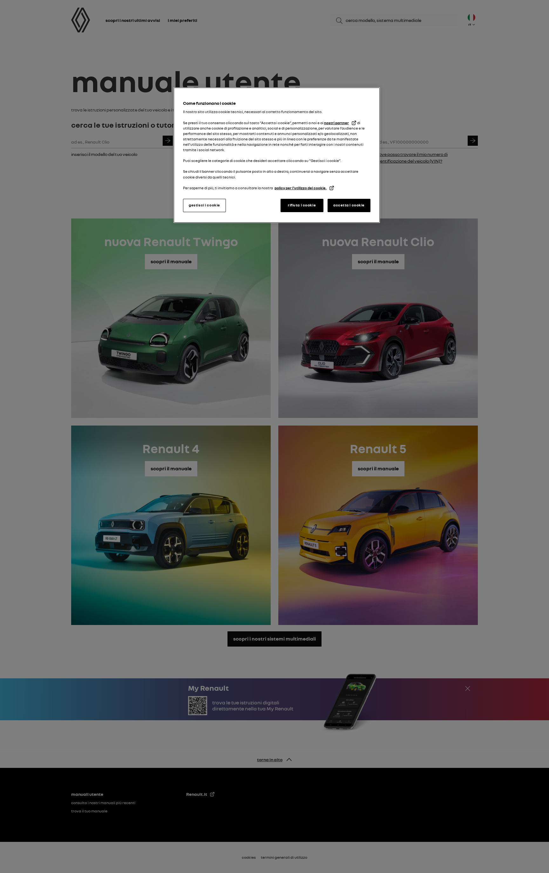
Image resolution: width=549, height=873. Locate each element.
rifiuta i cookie (302, 205)
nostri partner (336, 123)
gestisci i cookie (204, 205)
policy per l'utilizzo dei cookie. (300, 188)
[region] (276, 155)
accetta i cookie (349, 205)
